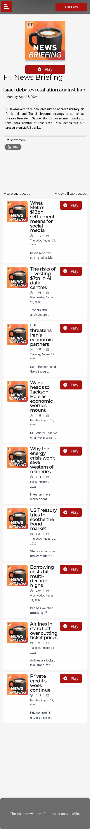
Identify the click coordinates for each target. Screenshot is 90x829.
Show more (18, 140)
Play (48, 69)
